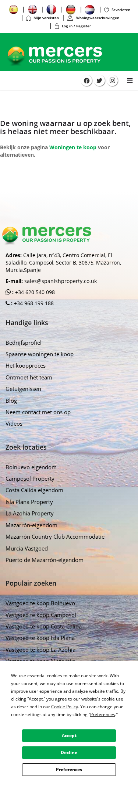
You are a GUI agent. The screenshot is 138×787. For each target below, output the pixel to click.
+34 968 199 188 (33, 303)
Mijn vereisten (46, 17)
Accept (69, 735)
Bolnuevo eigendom (31, 467)
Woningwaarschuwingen (97, 17)
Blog (11, 400)
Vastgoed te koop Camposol (41, 615)
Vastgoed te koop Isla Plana (40, 637)
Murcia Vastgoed (27, 548)
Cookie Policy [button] (64, 706)
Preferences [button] (102, 714)
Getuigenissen (23, 388)
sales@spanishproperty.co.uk (60, 281)
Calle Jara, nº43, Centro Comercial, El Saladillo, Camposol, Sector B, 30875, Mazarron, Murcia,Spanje (63, 262)
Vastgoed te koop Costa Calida (44, 626)
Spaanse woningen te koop (40, 354)
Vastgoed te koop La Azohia (40, 649)
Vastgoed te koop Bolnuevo (40, 603)
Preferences (69, 769)
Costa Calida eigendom (34, 490)
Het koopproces (26, 365)
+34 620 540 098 (34, 292)
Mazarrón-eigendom (31, 525)
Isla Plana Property (29, 501)
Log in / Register (76, 25)
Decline (69, 752)
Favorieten (121, 9)
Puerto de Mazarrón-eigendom (45, 559)
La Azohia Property (30, 513)
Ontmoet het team (29, 377)
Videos (14, 423)
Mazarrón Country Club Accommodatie (55, 536)
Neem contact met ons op (38, 412)
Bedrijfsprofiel (24, 342)
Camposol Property (30, 478)
